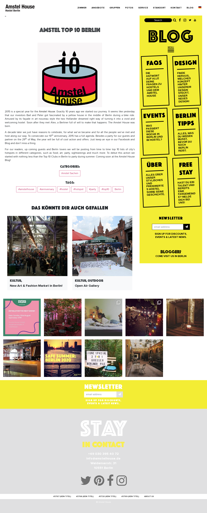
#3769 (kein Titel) (130, 496)
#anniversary (47, 189)
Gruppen (114, 7)
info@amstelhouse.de (103, 458)
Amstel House (47, 111)
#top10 (105, 189)
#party (92, 189)
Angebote (98, 7)
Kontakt (176, 7)
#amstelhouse (26, 189)
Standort (159, 7)
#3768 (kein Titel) (85, 496)
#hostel (64, 189)
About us (149, 496)
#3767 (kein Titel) (62, 496)
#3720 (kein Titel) (107, 496)
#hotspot (78, 189)
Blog (190, 7)
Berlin (118, 189)
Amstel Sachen (69, 173)
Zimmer (82, 7)
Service (143, 7)
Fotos (129, 7)
